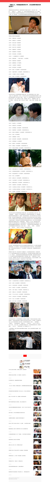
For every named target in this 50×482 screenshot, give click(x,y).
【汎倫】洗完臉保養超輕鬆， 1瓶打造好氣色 (27, 363)
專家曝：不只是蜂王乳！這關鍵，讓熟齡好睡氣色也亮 (27, 367)
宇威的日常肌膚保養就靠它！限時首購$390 (27, 360)
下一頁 (25, 355)
